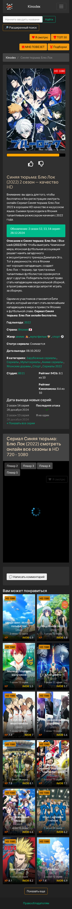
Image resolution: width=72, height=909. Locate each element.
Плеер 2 (12, 465)
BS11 (21, 373)
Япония (23, 329)
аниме (20, 336)
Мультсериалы (30, 362)
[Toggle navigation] (61, 6)
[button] (21, 423)
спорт (56, 336)
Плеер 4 (44, 465)
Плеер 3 (28, 465)
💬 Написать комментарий (26, 576)
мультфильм (38, 336)
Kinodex (34, 6)
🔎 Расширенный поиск (21, 27)
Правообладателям (36, 903)
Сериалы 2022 (52, 366)
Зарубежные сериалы (41, 358)
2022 (27, 322)
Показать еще (36, 891)
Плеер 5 (12, 472)
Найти (49, 19)
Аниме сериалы (53, 362)
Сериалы (13, 362)
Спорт (36, 366)
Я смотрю (58, 479)
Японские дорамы (19, 366)
